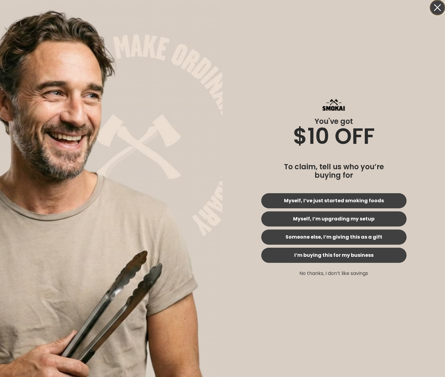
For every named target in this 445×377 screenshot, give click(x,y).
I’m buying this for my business (334, 255)
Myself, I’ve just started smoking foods (334, 200)
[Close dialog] (437, 7)
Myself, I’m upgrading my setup (333, 218)
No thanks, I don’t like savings (333, 273)
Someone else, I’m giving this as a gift (333, 236)
